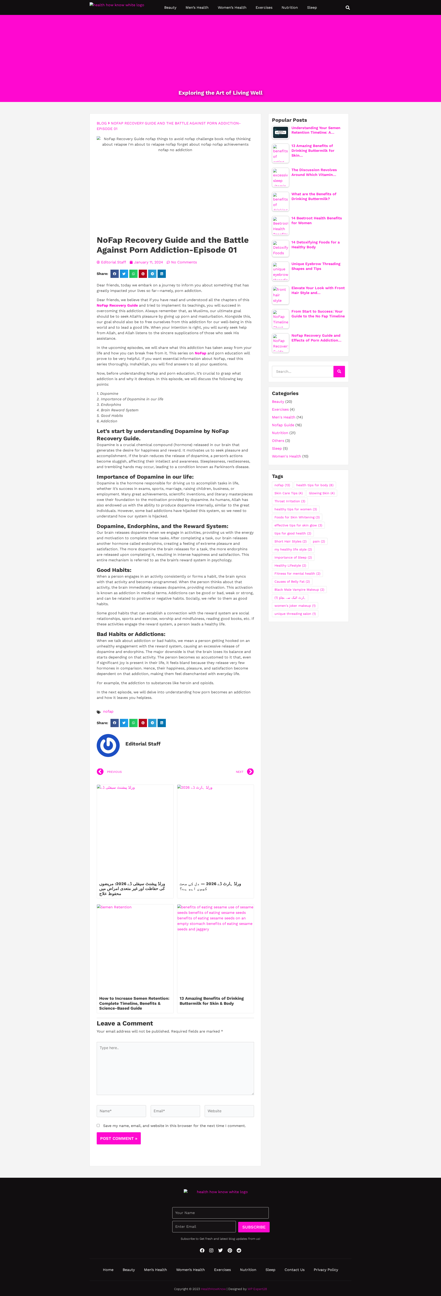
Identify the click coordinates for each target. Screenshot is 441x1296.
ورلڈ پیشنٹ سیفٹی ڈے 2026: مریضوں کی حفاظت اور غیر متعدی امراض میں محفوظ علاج (132, 888)
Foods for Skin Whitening (297, 517)
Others (278, 440)
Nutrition (290, 7)
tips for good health (292, 533)
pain (319, 541)
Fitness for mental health (297, 573)
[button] (347, 7)
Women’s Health (232, 7)
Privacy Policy (326, 1270)
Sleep (312, 7)
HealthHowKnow (213, 1289)
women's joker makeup (295, 605)
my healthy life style (293, 549)
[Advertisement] (220, 55)
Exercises (264, 7)
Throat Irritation (289, 501)
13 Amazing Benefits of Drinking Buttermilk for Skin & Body (212, 1001)
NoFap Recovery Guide (117, 305)
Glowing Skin (322, 493)
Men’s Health (197, 7)
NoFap (200, 353)
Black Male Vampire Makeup (299, 589)
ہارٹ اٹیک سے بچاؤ (290, 597)
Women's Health (286, 456)
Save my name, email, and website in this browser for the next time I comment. (174, 1126)
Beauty (170, 7)
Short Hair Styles (290, 541)
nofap (108, 711)
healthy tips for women (295, 509)
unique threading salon (295, 614)
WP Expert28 (257, 1289)
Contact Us (295, 1270)
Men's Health (283, 417)
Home (108, 1270)
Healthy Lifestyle (290, 565)
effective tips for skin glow (298, 525)
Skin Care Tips (288, 493)
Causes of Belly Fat (292, 581)
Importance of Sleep (293, 557)
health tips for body (315, 485)
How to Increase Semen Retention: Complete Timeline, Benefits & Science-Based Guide (134, 1003)
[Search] (339, 371)
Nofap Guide (283, 425)
